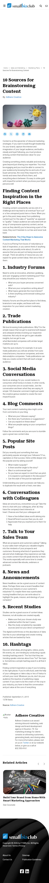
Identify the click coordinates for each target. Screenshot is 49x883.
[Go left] (38, 764)
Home (5, 68)
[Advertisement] (24, 39)
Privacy (22, 846)
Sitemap (26, 855)
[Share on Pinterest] (18, 136)
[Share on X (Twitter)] (12, 136)
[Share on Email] (30, 136)
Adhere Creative (13, 97)
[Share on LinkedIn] (24, 136)
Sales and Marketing (18, 68)
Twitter (26, 743)
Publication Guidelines (31, 859)
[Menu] (4, 6)
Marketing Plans (34, 68)
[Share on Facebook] (6, 136)
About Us (7, 855)
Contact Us (7, 859)
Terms (15, 846)
